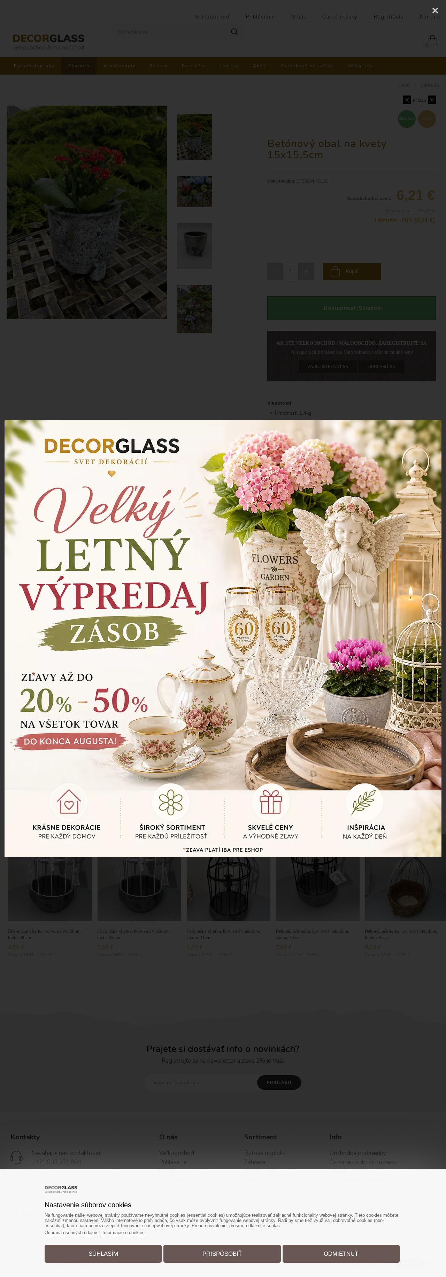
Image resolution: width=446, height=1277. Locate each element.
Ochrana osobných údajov (71, 1232)
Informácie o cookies (123, 1232)
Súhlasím (103, 1254)
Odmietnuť (341, 1254)
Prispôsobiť (222, 1254)
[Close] (435, 10)
